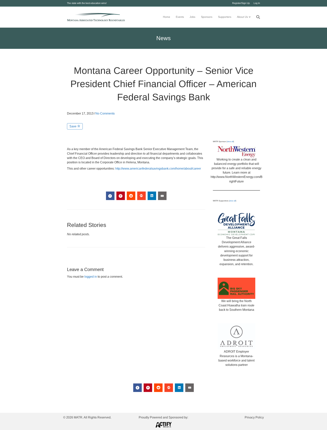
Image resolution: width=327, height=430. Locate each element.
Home (166, 16)
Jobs (192, 16)
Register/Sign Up (241, 3)
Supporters (224, 16)
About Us (242, 16)
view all (230, 141)
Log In (257, 3)
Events (180, 16)
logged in (90, 276)
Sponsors (206, 16)
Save (73, 126)
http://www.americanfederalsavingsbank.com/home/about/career (158, 168)
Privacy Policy (254, 417)
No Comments (105, 113)
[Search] (256, 17)
